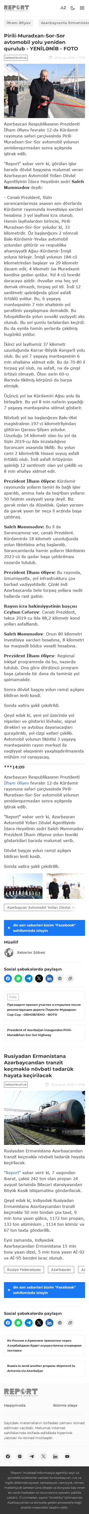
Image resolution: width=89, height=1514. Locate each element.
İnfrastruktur (15, 58)
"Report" (12, 1172)
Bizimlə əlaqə (65, 1405)
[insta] (20, 1456)
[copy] (70, 978)
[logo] (16, 8)
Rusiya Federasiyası (24, 1269)
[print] (60, 978)
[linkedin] (49, 978)
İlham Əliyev (19, 23)
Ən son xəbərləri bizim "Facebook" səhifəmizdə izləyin (44, 928)
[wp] (18, 978)
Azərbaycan (61, 1269)
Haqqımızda (14, 1405)
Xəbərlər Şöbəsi (31, 952)
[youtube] (67, 1456)
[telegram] (29, 978)
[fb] (8, 978)
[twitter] (39, 978)
